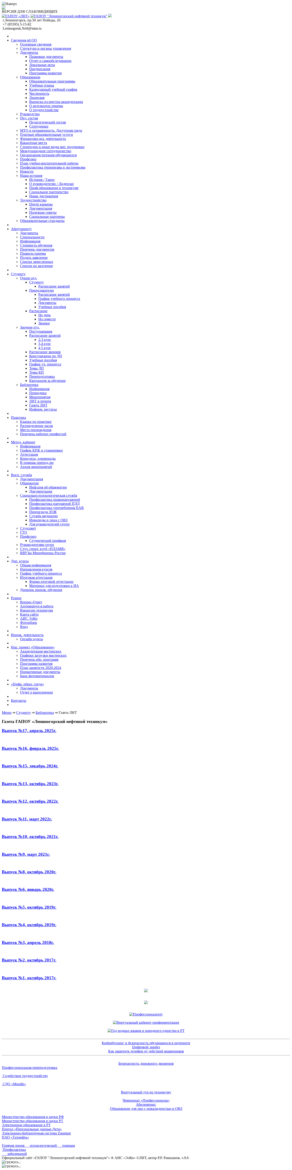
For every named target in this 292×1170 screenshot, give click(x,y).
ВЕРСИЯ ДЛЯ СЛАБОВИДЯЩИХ (30, 11)
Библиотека (45, 713)
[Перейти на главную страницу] (16, 16)
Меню (6, 713)
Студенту (23, 713)
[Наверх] (9, 4)
